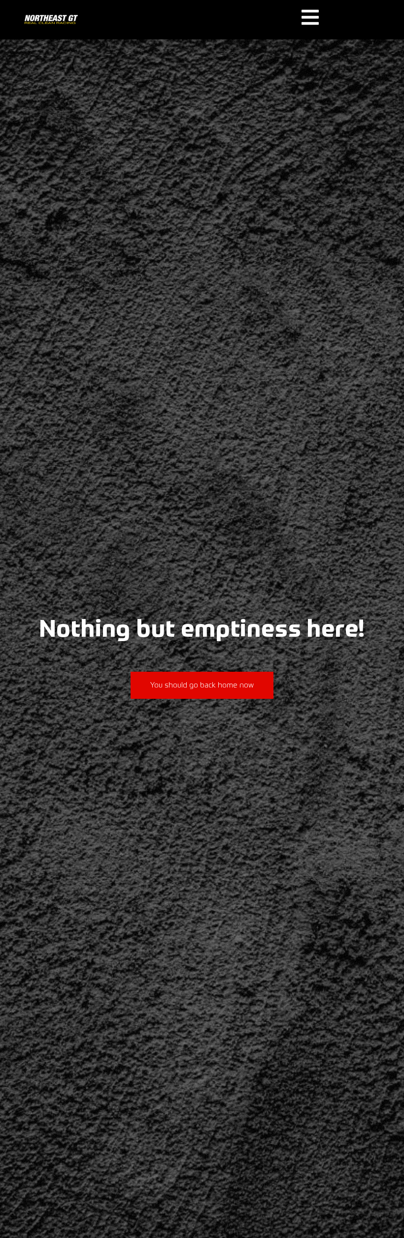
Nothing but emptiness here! (202, 630)
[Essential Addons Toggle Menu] (310, 20)
